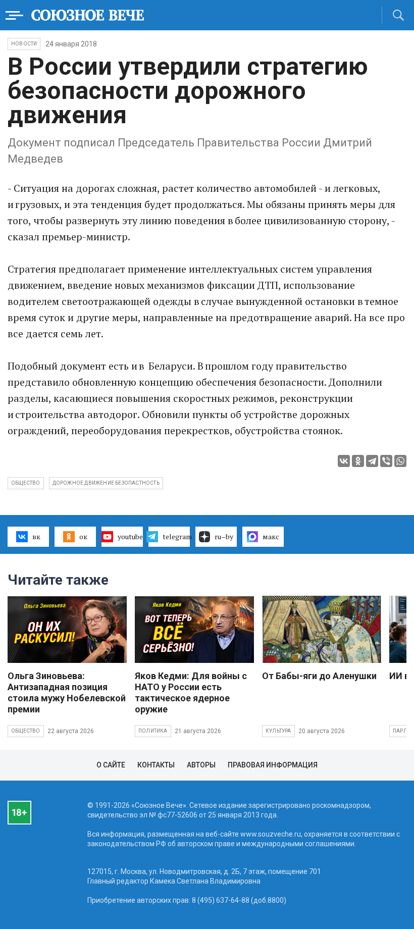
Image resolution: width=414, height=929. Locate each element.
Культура (278, 731)
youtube (130, 536)
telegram (176, 536)
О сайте (110, 765)
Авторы (201, 765)
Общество (25, 731)
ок (83, 536)
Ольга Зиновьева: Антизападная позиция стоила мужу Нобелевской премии (67, 692)
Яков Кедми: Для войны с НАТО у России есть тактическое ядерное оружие (191, 692)
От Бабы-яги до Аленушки (319, 675)
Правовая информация (273, 765)
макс (271, 536)
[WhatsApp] (400, 461)
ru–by (224, 536)
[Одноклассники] (358, 461)
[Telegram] (372, 461)
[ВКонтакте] (344, 461)
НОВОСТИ (24, 43)
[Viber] (386, 461)
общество (25, 483)
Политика (153, 731)
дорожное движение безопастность (106, 483)
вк (36, 536)
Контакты (156, 765)
